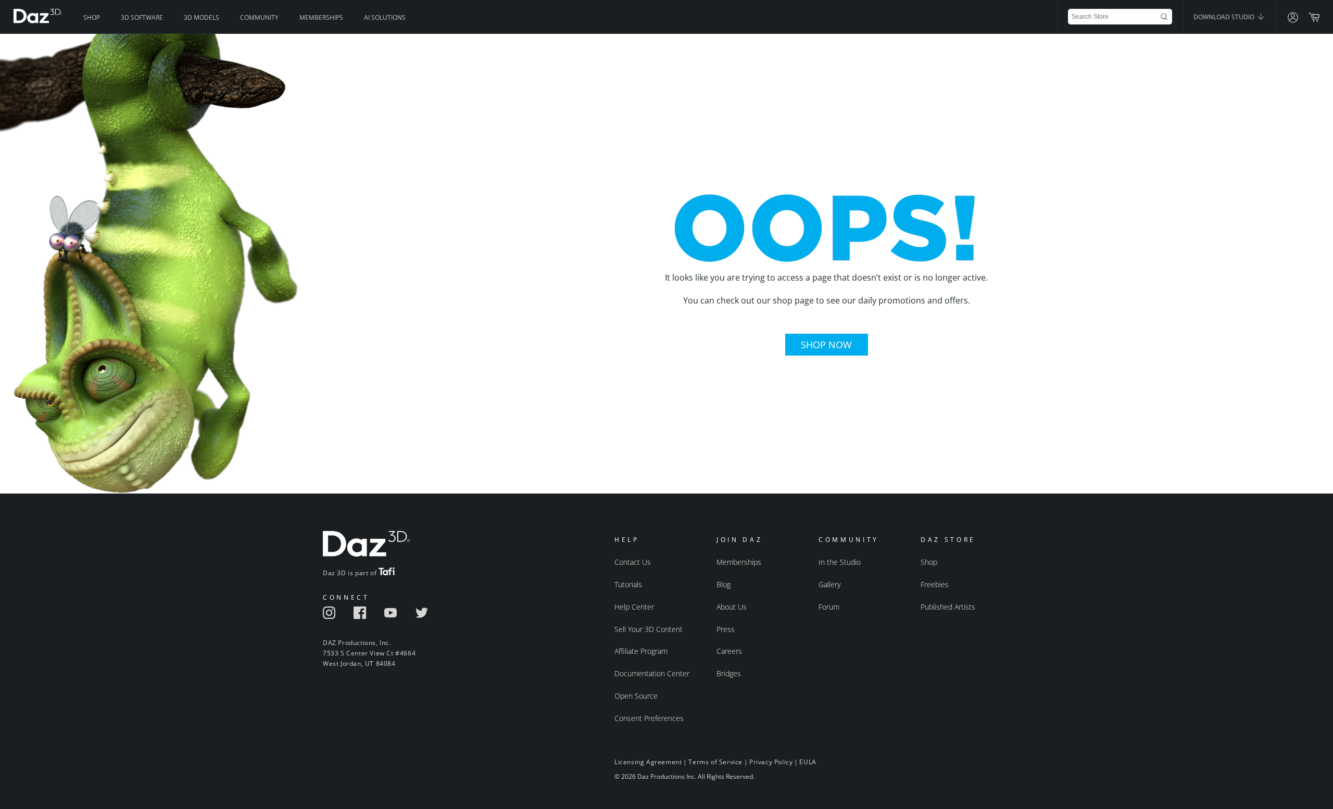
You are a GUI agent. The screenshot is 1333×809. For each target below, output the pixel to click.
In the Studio (840, 562)
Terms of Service (715, 761)
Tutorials (628, 584)
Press (725, 629)
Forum (829, 607)
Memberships (321, 17)
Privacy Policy (771, 761)
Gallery (829, 584)
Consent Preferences (649, 718)
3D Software (142, 17)
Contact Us (632, 562)
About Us (731, 607)
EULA (807, 761)
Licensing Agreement (648, 761)
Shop (91, 17)
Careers (729, 651)
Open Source (636, 696)
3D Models (201, 17)
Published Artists (948, 607)
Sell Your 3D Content (648, 629)
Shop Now (826, 344)
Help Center (634, 607)
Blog (723, 584)
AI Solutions (385, 17)
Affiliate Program (641, 651)
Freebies (935, 584)
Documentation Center (651, 673)
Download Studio (1224, 16)
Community (259, 17)
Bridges (728, 673)
